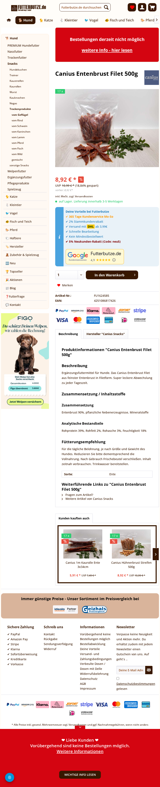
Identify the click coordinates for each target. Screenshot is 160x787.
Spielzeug (14, 189)
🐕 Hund (11, 38)
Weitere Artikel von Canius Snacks (89, 499)
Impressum (88, 688)
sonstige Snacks (19, 165)
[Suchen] (106, 7)
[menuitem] (85, 7)
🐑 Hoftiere (13, 238)
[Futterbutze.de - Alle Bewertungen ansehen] (111, 256)
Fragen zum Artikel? (79, 495)
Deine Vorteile (90, 649)
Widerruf (50, 649)
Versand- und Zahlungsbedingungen (96, 656)
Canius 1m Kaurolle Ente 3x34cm (83, 565)
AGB (83, 684)
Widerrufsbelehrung (94, 674)
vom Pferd (18, 143)
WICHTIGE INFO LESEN (80, 775)
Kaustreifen (17, 81)
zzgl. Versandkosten (81, 196)
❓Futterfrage (15, 296)
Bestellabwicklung (92, 644)
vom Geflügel (20, 115)
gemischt (17, 159)
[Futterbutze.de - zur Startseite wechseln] (28, 8)
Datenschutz (89, 679)
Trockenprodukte (20, 109)
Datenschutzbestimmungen (135, 684)
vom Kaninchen (21, 131)
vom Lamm (18, 137)
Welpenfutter (17, 171)
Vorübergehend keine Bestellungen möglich (95, 636)
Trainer (14, 75)
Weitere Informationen (80, 739)
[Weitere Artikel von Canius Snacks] (151, 77)
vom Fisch (17, 148)
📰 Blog (10, 288)
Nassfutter (15, 51)
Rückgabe (51, 639)
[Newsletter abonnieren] (148, 670)
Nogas (13, 103)
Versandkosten (78, 724)
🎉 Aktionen (13, 280)
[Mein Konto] (142, 7)
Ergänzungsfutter (20, 177)
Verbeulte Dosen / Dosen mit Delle (92, 666)
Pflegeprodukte (18, 183)
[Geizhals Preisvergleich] (94, 609)
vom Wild (17, 154)
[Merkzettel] (132, 7)
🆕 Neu (10, 263)
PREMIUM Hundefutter (23, 45)
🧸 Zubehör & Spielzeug (22, 255)
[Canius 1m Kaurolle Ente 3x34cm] (83, 544)
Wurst (13, 92)
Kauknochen (17, 97)
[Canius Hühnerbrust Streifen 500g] (131, 544)
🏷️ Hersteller (14, 246)
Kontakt (49, 634)
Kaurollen (15, 86)
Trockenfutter (17, 58)
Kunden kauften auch (74, 518)
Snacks (13, 64)
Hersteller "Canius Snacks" (105, 334)
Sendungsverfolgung (58, 644)
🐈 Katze (11, 197)
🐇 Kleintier (13, 205)
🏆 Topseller (14, 271)
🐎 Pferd (11, 230)
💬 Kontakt (13, 305)
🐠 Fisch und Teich (18, 221)
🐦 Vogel (11, 213)
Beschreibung (68, 334)
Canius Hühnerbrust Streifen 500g (131, 565)
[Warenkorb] (152, 7)
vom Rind (17, 120)
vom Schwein (20, 126)
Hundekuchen (18, 69)
